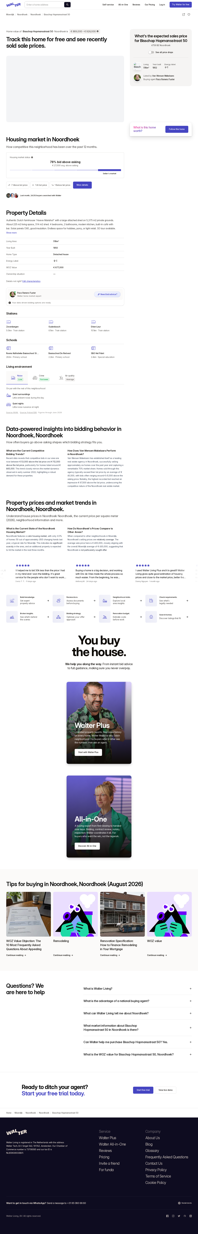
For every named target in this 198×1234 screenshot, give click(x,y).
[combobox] (48, 4)
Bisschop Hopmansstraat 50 (57, 14)
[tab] (17, 377)
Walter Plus (107, 1138)
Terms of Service (158, 1176)
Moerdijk (10, 14)
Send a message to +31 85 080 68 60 (66, 1203)
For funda (106, 1170)
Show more (11, 233)
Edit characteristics (31, 281)
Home (8, 1113)
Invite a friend (109, 1163)
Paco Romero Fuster (165, 79)
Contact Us (153, 1163)
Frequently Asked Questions (166, 1157)
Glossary (152, 1150)
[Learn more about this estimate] (98, 31)
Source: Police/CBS (28, 412)
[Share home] (184, 14)
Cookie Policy (155, 1182)
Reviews (136, 4)
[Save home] (189, 14)
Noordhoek (22, 14)
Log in (162, 4)
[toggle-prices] (151, 52)
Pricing (104, 1157)
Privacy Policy (156, 1170)
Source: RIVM (12, 412)
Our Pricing (150, 4)
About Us (152, 1138)
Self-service (108, 4)
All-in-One (123, 4)
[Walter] (13, 5)
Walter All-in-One (112, 1144)
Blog (148, 1144)
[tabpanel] (65, 398)
